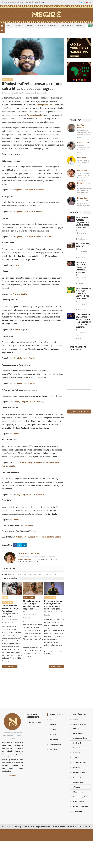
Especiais (79, 25)
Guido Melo (81, 157)
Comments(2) (41, 93)
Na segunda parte (34, 115)
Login (42, 2)
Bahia (5, 598)
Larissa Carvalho (26, 525)
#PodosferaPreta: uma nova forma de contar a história (37, 536)
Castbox (40, 494)
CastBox (40, 189)
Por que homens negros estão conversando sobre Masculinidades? (11, 666)
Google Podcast (20, 358)
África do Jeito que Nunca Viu (79, 726)
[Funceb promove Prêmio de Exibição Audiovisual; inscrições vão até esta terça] (12, 588)
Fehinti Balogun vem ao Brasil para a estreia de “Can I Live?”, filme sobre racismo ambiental (83, 320)
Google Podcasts (21, 189)
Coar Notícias (78, 748)
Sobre (8, 25)
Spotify (32, 189)
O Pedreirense (78, 792)
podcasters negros (15, 574)
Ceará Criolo (77, 743)
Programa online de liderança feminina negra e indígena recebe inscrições (53, 604)
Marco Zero (77, 777)
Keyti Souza (81, 257)
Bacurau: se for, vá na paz (83, 244)
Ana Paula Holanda (81, 126)
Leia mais (12, 775)
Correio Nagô (77, 752)
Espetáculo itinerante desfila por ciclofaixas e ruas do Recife (82, 267)
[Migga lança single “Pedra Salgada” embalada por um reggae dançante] (33, 588)
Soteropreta (77, 811)
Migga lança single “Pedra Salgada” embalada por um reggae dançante (31, 604)
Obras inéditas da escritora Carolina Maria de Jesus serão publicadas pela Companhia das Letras (57, 666)
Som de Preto (29, 598)
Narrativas (52, 25)
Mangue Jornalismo (80, 772)
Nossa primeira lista (45, 104)
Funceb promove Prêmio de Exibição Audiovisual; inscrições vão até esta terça (10, 611)
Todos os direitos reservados (63, 826)
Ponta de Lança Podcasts (82, 797)
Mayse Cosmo (81, 310)
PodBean (16, 329)
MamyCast (76, 767)
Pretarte (40, 25)
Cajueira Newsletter (80, 738)
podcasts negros (27, 574)
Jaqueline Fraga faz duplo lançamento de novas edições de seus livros (83, 222)
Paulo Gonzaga (83, 183)
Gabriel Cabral (83, 142)
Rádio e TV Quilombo (80, 806)
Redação (27, 617)
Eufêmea (76, 757)
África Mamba (78, 733)
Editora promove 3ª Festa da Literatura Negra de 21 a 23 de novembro (83, 293)
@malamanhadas (24, 559)
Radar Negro (7, 79)
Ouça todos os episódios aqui (79, 411)
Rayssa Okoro (82, 198)
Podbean (40, 211)
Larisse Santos (83, 170)
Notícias (18, 25)
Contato (28, 2)
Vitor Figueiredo (9, 622)
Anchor (16, 293)
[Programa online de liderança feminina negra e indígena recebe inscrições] (54, 588)
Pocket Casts (48, 462)
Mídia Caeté (77, 787)
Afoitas (75, 719)
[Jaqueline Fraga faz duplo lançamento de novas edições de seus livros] (71, 219)
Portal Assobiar (78, 801)
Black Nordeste (66, 25)
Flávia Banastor (82, 239)
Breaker (23, 462)
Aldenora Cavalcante (27, 93)
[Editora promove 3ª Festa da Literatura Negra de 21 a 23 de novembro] (71, 290)
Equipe (36, 2)
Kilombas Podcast (79, 762)
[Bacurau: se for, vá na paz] (71, 245)
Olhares (29, 25)
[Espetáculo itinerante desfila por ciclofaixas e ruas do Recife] (71, 263)
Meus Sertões (78, 782)
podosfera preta (51, 574)
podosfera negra (39, 574)
